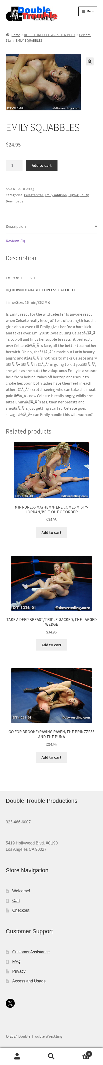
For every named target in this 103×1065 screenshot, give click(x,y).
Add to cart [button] (52, 532)
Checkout (20, 910)
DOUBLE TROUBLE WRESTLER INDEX (49, 35)
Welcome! (21, 891)
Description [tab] (16, 226)
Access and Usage (29, 981)
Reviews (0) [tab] (15, 240)
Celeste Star (33, 195)
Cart (16, 900)
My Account (17, 1056)
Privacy (19, 971)
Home (16, 35)
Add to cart (42, 165)
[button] (90, 61)
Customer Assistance (31, 952)
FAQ (16, 961)
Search (51, 1056)
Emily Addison (56, 195)
